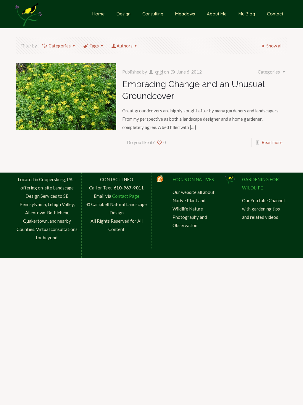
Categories (60, 45)
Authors (125, 45)
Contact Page (125, 196)
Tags (94, 45)
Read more (272, 142)
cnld (159, 71)
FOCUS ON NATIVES (193, 179)
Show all (274, 45)
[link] (160, 179)
